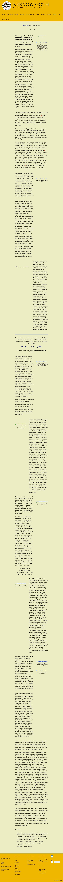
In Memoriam (17, 862)
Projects (16, 868)
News (16, 863)
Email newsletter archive (31, 864)
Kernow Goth (31, 4)
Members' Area (29, 859)
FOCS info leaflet (30, 860)
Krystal (40, 870)
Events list (41, 871)
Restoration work (18, 871)
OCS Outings (17, 866)
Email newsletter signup (31, 862)
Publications (17, 869)
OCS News (17, 865)
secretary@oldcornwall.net (6, 866)
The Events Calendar (42, 873)
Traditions (16, 872)
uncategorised (17, 874)
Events (16, 860)
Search (52, 860)
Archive (16, 859)
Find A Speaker (29, 861)
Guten (57, 880)
